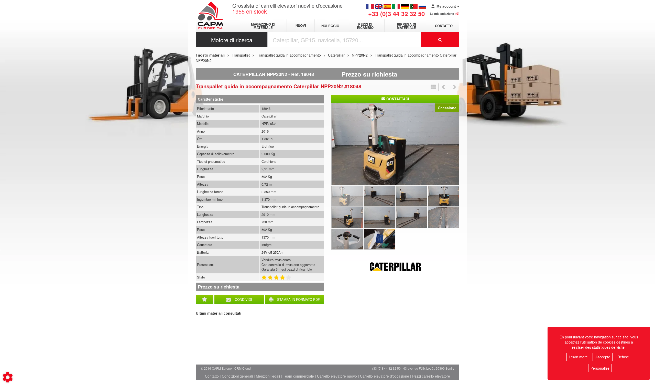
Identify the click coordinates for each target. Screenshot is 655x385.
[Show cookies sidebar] (8, 377)
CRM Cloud (242, 368)
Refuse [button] (623, 356)
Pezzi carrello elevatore (431, 376)
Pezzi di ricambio (365, 26)
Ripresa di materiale (406, 26)
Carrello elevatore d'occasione (384, 376)
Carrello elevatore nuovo (337, 376)
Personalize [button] (600, 368)
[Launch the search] (440, 39)
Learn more (578, 356)
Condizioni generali (237, 376)
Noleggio (330, 25)
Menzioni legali (268, 376)
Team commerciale (298, 376)
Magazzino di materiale (263, 26)
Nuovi (301, 25)
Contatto (444, 25)
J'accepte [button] (602, 356)
